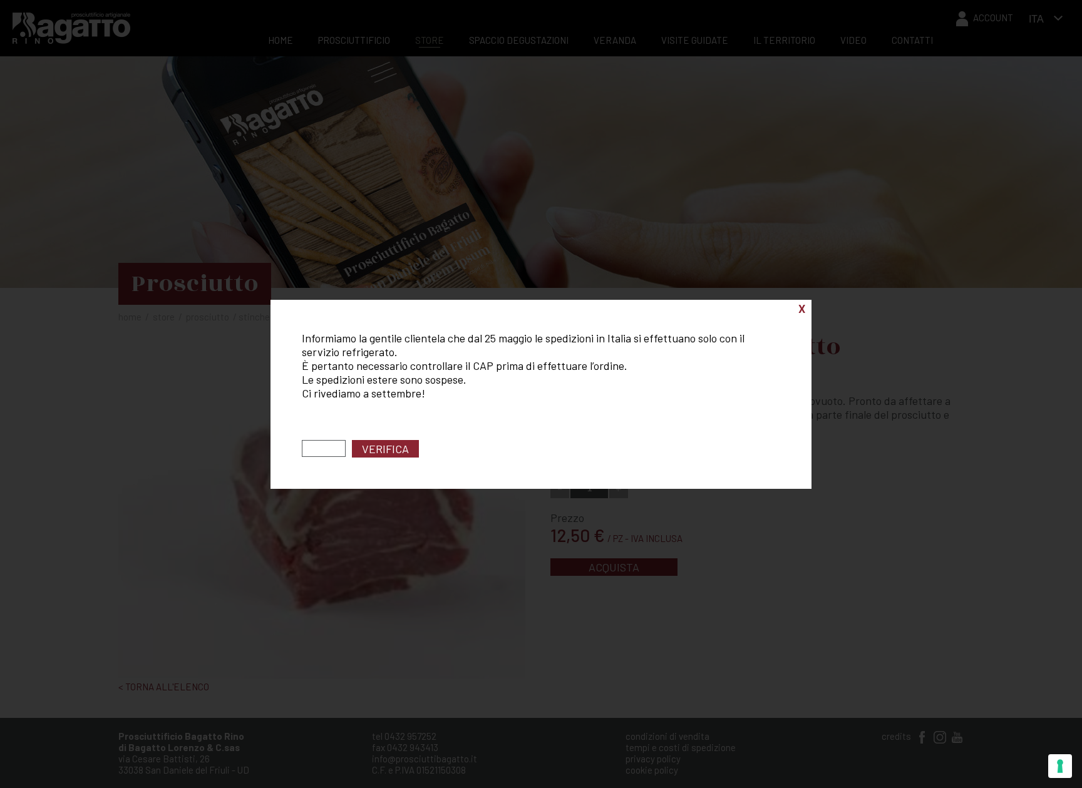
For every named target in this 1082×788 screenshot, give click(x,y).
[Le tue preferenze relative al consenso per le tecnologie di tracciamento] (1060, 766)
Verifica (385, 449)
